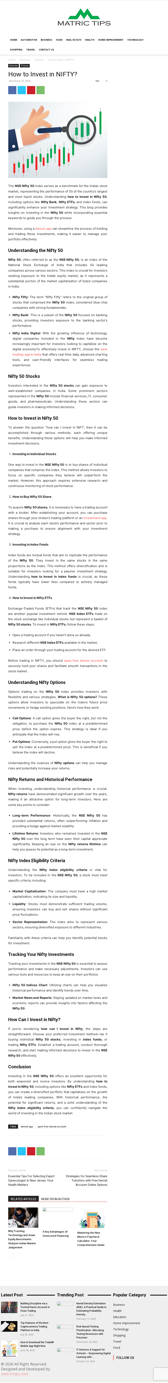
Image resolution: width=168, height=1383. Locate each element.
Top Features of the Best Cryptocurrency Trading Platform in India (34, 1326)
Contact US (46, 49)
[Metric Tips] (84, 17)
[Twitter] (22, 90)
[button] (155, 40)
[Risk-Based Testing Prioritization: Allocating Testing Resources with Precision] (65, 1332)
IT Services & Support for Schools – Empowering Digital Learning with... (93, 1353)
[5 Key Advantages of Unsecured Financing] (58, 1217)
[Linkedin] (135, 1366)
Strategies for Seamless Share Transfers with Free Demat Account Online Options (86, 1180)
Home (13, 39)
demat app (27, 1126)
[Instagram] (125, 1366)
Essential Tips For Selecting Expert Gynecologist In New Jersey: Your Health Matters (31, 1180)
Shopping (16, 49)
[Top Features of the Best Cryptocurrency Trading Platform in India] (9, 1326)
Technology (135, 39)
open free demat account (51, 1126)
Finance (39, 60)
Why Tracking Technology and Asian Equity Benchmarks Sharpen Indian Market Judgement (22, 1239)
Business (46, 39)
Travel (30, 49)
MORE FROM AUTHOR (55, 1199)
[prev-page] (10, 1255)
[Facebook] (12, 90)
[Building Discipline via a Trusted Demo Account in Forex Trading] (9, 1307)
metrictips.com (14, 1373)
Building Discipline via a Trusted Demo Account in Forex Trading (35, 1307)
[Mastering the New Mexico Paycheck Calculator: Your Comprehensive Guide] (92, 1218)
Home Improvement (111, 39)
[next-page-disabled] (17, 1255)
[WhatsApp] (40, 90)
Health (89, 39)
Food (59, 39)
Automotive (29, 39)
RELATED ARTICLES (23, 1199)
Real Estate (73, 39)
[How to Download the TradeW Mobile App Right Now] (9, 1348)
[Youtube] (162, 1366)
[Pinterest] (31, 90)
